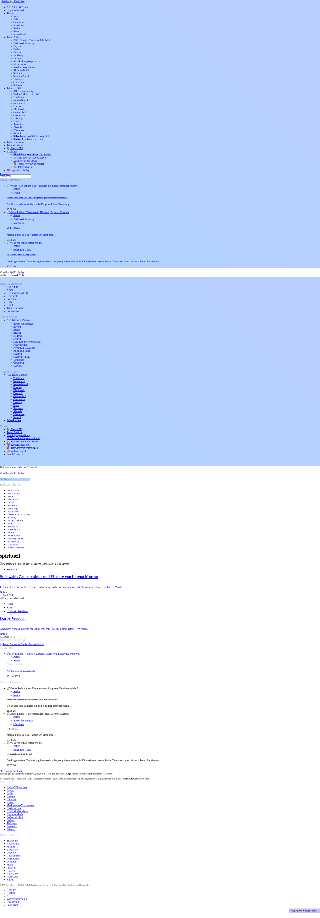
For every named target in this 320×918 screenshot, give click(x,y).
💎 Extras (12, 151)
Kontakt (11, 892)
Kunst (16, 31)
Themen (11, 13)
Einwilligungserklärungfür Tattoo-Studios (23, 437)
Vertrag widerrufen (304, 911)
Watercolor (18, 130)
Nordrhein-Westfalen (23, 67)
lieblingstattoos (15, 538)
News (16, 16)
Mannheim (18, 223)
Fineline (17, 106)
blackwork (13, 490)
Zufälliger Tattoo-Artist (25, 160)
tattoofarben (14, 529)
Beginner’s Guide (16, 10)
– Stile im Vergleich (31, 136)
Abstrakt (17, 127)
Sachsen (17, 73)
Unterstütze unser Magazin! (18, 467)
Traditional (18, 97)
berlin (11, 496)
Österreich (18, 82)
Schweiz (17, 85)
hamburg (12, 508)
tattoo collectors (16, 547)
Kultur (16, 28)
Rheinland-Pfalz (21, 70)
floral (11, 502)
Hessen (17, 58)
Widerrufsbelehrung (17, 898)
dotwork (12, 505)
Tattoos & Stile (14, 88)
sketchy (12, 517)
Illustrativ (18, 124)
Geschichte (19, 22)
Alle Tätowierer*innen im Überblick (31, 40)
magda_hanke (15, 520)
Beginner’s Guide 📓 (18, 293)
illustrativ (13, 499)
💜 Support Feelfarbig (18, 170)
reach (11, 532)
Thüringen (18, 79)
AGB (9, 895)
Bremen (17, 52)
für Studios (32, 154)
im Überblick (26, 94)
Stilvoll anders (14, 420)
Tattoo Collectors (15, 142)
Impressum (12, 904)
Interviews (18, 25)
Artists (16, 215)
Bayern (17, 46)
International (19, 34)
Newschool (19, 103)
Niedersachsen (20, 64)
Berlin (16, 49)
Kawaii (17, 133)
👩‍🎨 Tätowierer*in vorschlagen (28, 163)
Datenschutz (13, 901)
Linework (13, 544)
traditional (13, 511)
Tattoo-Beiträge (23, 91)
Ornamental (19, 115)
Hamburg (18, 55)
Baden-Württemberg (23, 43)
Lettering (17, 118)
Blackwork (19, 109)
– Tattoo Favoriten (28, 139)
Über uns (11, 889)
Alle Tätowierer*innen (18, 320)
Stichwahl (12, 569)
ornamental (14, 535)
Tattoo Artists (13, 37)
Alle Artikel (12, 286)
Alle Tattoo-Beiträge (17, 374)
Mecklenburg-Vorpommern (27, 61)
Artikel (16, 19)
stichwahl (13, 526)
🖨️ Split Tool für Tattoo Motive (29, 157)
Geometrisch (19, 112)
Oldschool (13, 541)
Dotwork (17, 393)
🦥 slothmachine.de (23, 167)
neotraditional (15, 493)
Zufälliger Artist (15, 454)
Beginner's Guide (22, 249)
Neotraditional (20, 100)
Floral (16, 121)
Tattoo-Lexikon (14, 145)
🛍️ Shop (15, 148)
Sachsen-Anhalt (21, 76)
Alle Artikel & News (17, 7)
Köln (9, 607)
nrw (10, 523)
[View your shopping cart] (1, 470)
